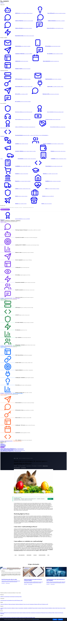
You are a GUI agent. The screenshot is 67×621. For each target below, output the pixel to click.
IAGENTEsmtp (7, 220)
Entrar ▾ (1, 442)
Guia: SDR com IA (5, 612)
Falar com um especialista (5, 209)
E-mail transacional (3, 600)
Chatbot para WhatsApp (4, 604)
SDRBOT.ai (2, 220)
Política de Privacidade (28, 617)
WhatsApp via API (45, 604)
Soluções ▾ (2, 2)
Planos (1, 441)
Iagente (37, 550)
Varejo (1, 608)
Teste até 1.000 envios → (17, 345)
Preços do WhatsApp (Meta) (50, 612)
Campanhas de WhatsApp (34, 604)
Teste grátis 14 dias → (16, 298)
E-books (17, 612)
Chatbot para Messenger (19, 604)
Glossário (20, 612)
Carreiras (12, 617)
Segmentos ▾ (2, 136)
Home (15, 458)
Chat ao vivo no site (26, 604)
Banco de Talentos (17, 617)
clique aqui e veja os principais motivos (32, 535)
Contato (34, 617)
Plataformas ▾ (2, 219)
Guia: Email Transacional (12, 612)
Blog (3, 441)
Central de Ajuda (57, 612)
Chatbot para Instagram (11, 604)
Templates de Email (25, 612)
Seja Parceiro (9, 617)
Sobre (5, 441)
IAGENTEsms (18, 220)
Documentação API (39, 612)
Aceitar (55, 619)
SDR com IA (40, 604)
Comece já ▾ (2, 447)
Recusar (60, 619)
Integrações (43, 612)
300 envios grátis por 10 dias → (18, 393)
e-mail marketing (31, 521)
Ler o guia (50, 498)
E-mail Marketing (23, 467)
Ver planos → (2, 298)
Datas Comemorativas (17, 467)
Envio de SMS (14, 600)
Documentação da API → (9, 298)
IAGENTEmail (13, 220)
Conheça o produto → (3, 222)
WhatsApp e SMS (19, 600)
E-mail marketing (9, 600)
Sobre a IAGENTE (3, 617)
